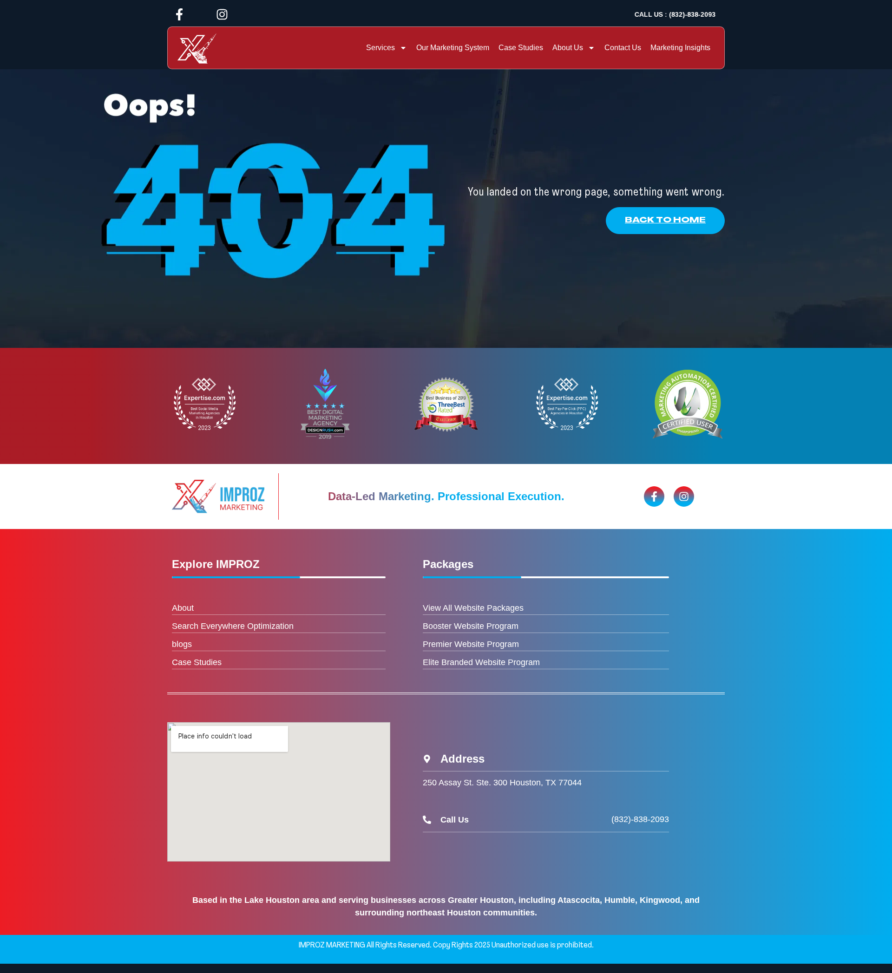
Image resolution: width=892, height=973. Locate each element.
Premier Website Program (471, 644)
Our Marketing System (452, 48)
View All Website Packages (473, 608)
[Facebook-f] (179, 14)
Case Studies (520, 48)
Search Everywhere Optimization (233, 626)
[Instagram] (222, 14)
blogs (182, 644)
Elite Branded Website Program (481, 662)
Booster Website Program (470, 626)
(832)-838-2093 (640, 819)
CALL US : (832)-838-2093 (675, 15)
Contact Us (622, 48)
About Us (567, 48)
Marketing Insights (680, 48)
